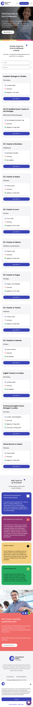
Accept (16, 699)
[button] (30, 684)
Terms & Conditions (13, 704)
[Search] (17, 3)
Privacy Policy (21, 704)
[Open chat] (28, 702)
